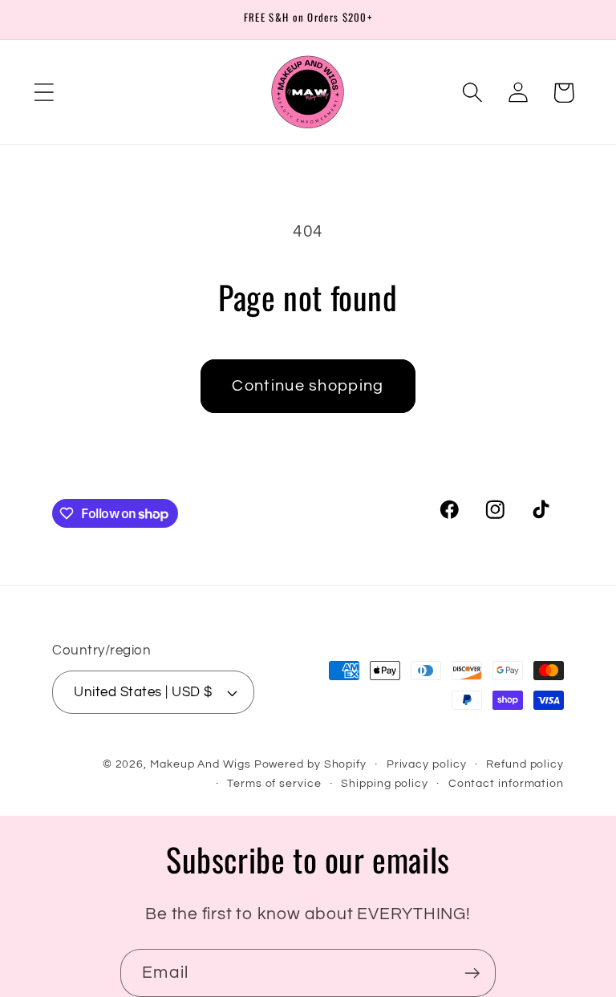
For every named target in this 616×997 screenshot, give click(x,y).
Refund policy (525, 764)
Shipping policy (384, 783)
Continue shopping (307, 386)
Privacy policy (427, 764)
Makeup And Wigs (200, 764)
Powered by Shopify (310, 764)
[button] (44, 93)
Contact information (506, 783)
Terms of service (274, 783)
